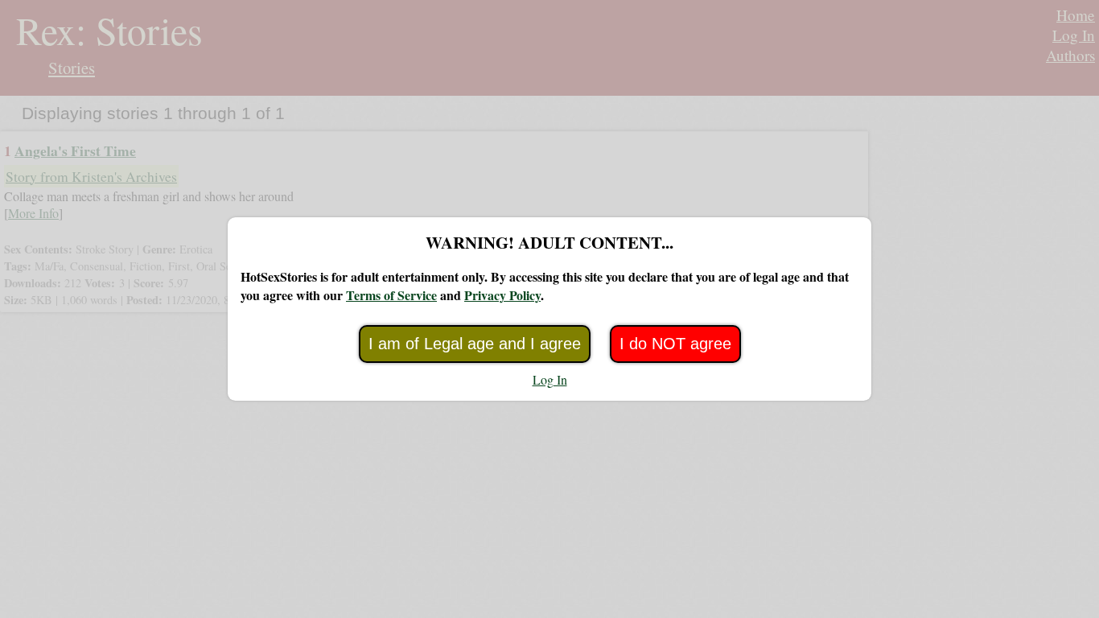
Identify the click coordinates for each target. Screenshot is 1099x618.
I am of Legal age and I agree (474, 343)
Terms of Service (391, 295)
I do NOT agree (675, 343)
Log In (550, 379)
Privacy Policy (502, 295)
